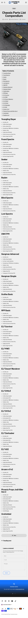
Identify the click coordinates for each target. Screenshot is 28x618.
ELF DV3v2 (5, 103)
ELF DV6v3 (5, 101)
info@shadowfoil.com (19, 589)
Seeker (5, 77)
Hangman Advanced (7, 87)
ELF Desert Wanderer (8, 99)
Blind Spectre (6, 81)
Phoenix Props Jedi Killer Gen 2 (10, 111)
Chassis (14, 8)
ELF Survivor (6, 95)
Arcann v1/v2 (6, 109)
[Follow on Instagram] (5, 601)
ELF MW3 (5, 97)
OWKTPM (5, 85)
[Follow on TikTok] (15, 601)
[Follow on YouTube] (12, 601)
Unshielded (5, 113)
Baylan (4, 79)
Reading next (6, 115)
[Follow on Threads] (9, 601)
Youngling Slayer (7, 73)
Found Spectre (6, 75)
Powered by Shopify (14, 614)
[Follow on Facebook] (2, 601)
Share (15, 535)
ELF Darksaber (6, 105)
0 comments (23, 19)
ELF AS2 (5, 107)
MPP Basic (5, 93)
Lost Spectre (6, 83)
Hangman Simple (7, 89)
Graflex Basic (6, 91)
